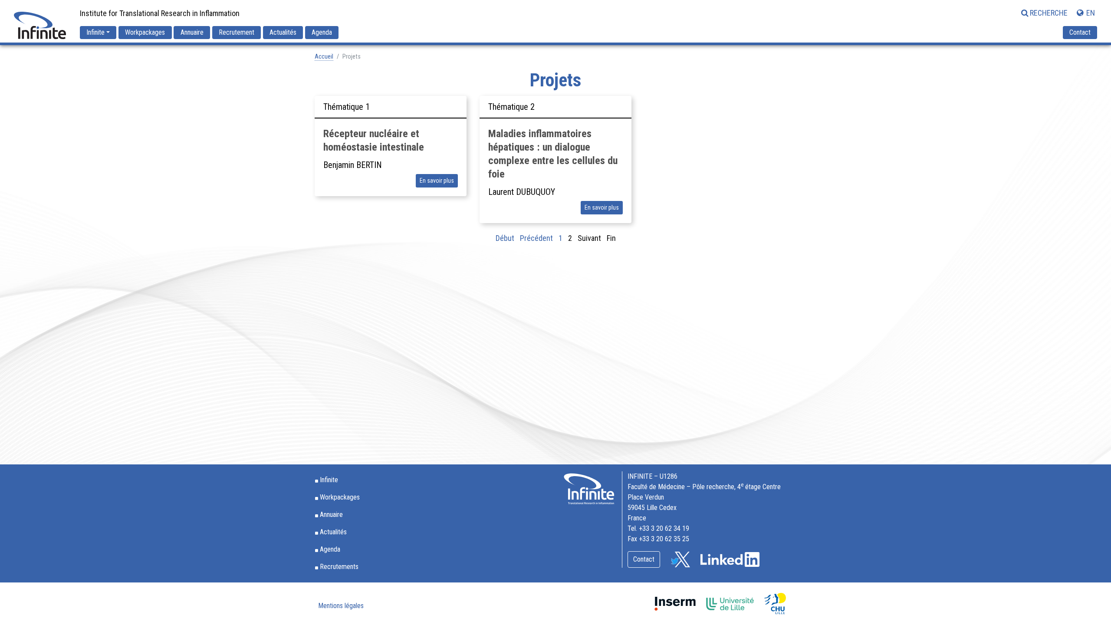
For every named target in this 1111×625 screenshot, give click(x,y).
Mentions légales (341, 606)
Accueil (324, 56)
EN (1090, 12)
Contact (1080, 32)
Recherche (1049, 12)
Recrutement (236, 32)
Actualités (283, 32)
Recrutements (339, 566)
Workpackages (145, 32)
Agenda (322, 32)
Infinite (95, 32)
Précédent (536, 238)
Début (505, 238)
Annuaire (192, 32)
